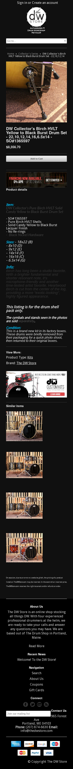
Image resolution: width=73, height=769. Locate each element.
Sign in (22, 3)
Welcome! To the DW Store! (36, 660)
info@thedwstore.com (36, 731)
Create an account (45, 3)
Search (36, 673)
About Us (36, 679)
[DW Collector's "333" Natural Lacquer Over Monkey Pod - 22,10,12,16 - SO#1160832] (24, 440)
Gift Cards (36, 690)
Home (10, 53)
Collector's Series (28, 53)
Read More (36, 646)
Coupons (36, 684)
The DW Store (26, 363)
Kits (30, 357)
